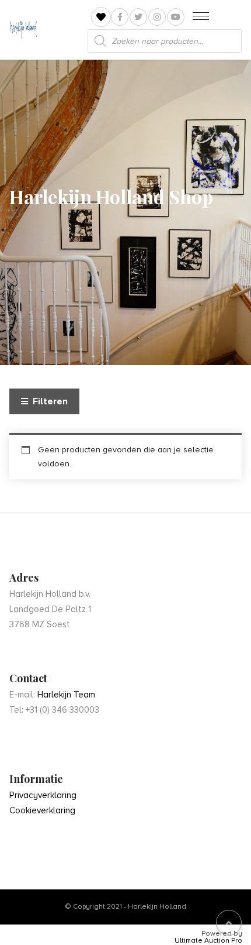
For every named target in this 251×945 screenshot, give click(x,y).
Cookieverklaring (42, 810)
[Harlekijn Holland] (23, 30)
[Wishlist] (101, 17)
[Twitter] (138, 17)
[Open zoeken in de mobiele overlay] (165, 41)
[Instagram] (157, 17)
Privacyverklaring (42, 795)
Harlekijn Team (66, 694)
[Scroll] (229, 923)
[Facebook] (119, 17)
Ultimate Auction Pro (208, 940)
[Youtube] (175, 17)
